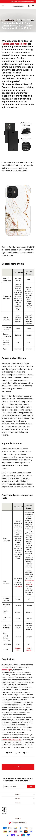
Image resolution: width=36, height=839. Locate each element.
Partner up (17, 803)
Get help (17, 798)
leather (20, 586)
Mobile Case (20, 19)
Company (17, 794)
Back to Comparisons (19, 766)
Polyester (29, 584)
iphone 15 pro (7, 670)
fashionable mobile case (15, 43)
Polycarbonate (29, 580)
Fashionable (5, 19)
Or (25, 19)
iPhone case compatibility (12, 740)
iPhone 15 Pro (12, 19)
